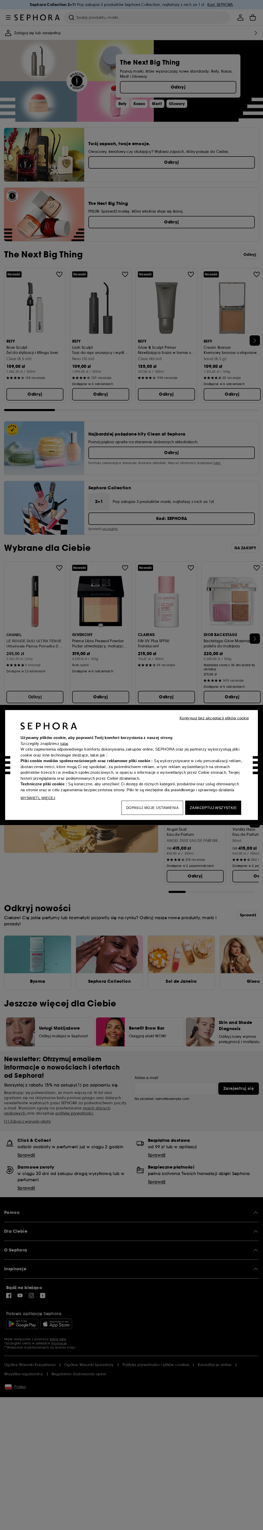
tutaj (64, 743)
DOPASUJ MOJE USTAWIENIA (152, 808)
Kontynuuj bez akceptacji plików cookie (214, 718)
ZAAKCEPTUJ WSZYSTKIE (213, 808)
